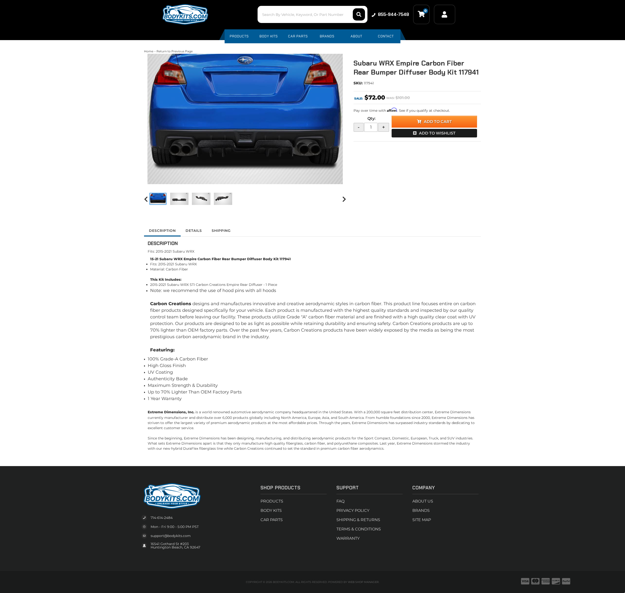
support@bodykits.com (171, 535)
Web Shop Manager (363, 582)
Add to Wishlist (437, 133)
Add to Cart (438, 121)
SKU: (358, 83)
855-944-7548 (393, 14)
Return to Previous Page (174, 51)
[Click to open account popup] (444, 14)
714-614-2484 (162, 517)
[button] (312, 14)
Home (148, 51)
